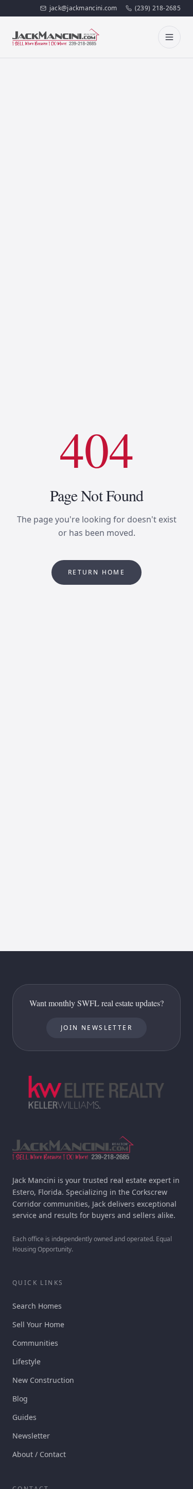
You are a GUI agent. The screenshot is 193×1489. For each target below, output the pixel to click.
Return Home (96, 572)
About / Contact (39, 1454)
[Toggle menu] (169, 37)
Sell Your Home (38, 1324)
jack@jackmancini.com (83, 8)
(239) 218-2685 (158, 8)
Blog (20, 1398)
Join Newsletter (96, 1027)
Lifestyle (26, 1361)
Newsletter (31, 1436)
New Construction (43, 1380)
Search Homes (37, 1306)
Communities (35, 1343)
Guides (24, 1417)
